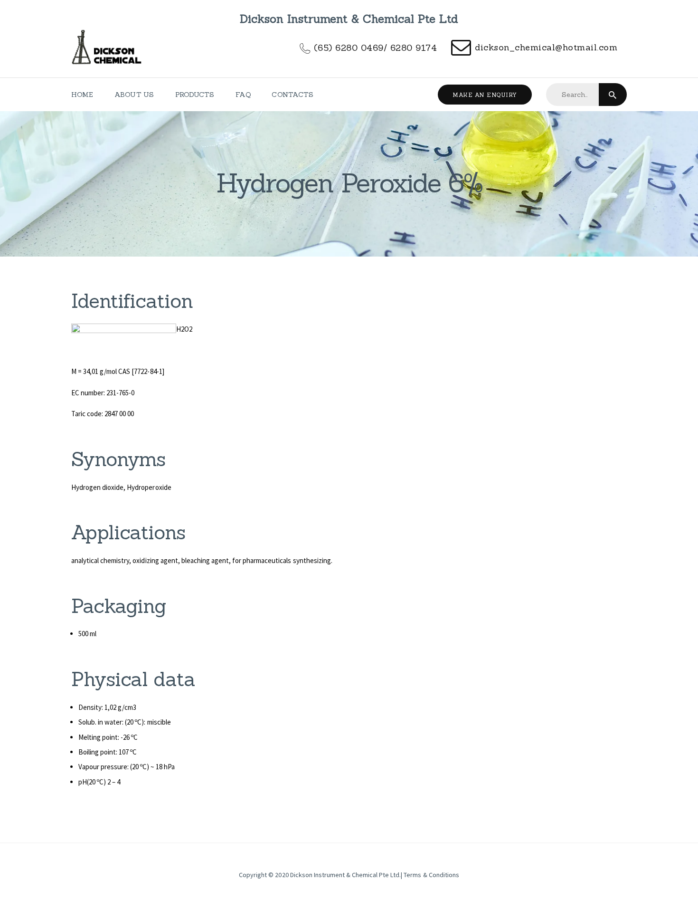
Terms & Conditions (431, 874)
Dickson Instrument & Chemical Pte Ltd (345, 874)
